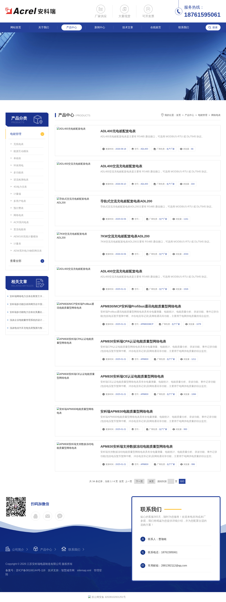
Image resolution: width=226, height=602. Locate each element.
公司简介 (18, 549)
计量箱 (17, 193)
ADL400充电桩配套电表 (118, 131)
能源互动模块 (21, 151)
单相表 (17, 158)
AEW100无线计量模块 (26, 236)
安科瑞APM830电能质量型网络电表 (126, 411)
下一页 (139, 481)
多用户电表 (20, 201)
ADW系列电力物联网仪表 (28, 250)
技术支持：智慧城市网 (61, 570)
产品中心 (71, 27)
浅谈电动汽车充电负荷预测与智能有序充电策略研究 (28, 328)
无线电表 (18, 144)
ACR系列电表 (21, 222)
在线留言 (155, 27)
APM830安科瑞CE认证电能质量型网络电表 (132, 376)
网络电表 (18, 215)
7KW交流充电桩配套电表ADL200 (125, 236)
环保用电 (18, 165)
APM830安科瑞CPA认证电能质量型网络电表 (133, 341)
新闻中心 (99, 27)
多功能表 (18, 172)
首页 (178, 115)
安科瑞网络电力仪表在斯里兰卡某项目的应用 (28, 296)
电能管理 (15, 134)
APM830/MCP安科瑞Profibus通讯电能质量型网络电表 (140, 306)
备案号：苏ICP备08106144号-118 (25, 570)
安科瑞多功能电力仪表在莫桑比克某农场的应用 (28, 312)
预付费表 (18, 208)
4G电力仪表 (20, 186)
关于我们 (43, 27)
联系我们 (183, 27)
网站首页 (15, 27)
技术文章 (127, 27)
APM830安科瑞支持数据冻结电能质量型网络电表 (136, 446)
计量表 (17, 243)
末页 (151, 481)
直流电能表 (20, 229)
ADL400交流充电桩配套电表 (121, 166)
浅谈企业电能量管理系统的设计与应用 (28, 320)
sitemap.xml (84, 570)
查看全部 (15, 260)
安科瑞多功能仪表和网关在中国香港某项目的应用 (28, 304)
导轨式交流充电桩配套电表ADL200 (126, 201)
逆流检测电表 (21, 179)
